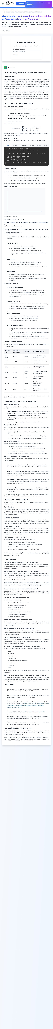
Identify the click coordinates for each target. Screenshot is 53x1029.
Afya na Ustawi (13, 9)
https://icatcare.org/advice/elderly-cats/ (35, 711)
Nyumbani (5, 9)
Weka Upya (15, 55)
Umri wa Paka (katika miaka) (19, 49)
